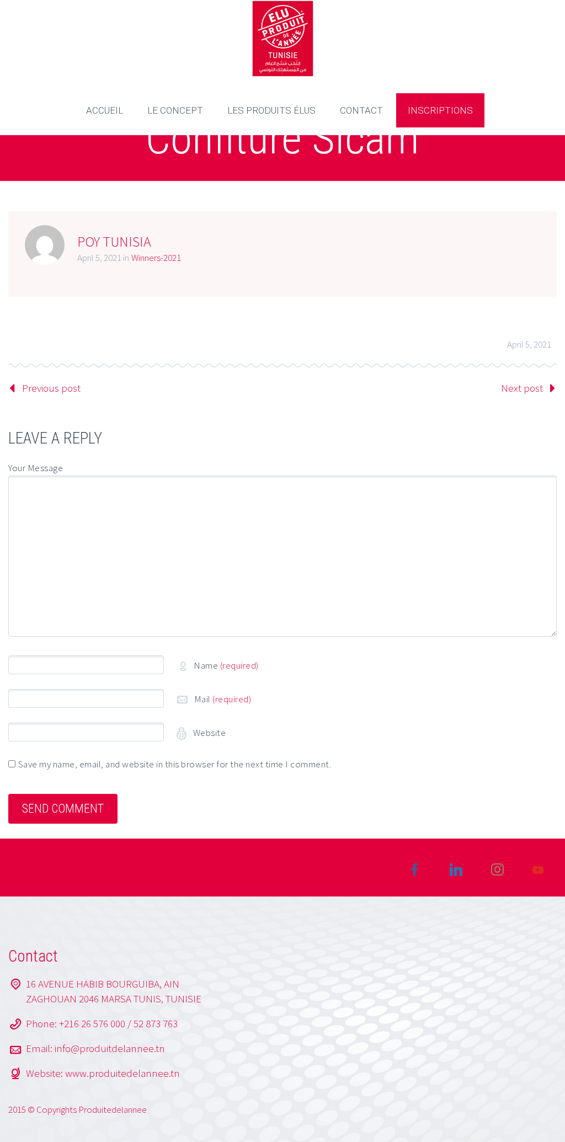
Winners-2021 (156, 258)
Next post (522, 387)
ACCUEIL (104, 110)
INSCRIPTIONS (440, 110)
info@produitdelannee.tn (110, 1048)
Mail (223, 699)
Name (226, 665)
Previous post (51, 387)
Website (208, 733)
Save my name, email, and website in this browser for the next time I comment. (175, 764)
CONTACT (361, 110)
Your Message (35, 468)
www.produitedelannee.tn (122, 1073)
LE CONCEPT (175, 110)
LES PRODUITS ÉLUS (271, 110)
